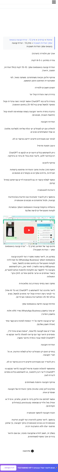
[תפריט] (54, 2)
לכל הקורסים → (8, 468)
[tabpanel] (29, 237)
